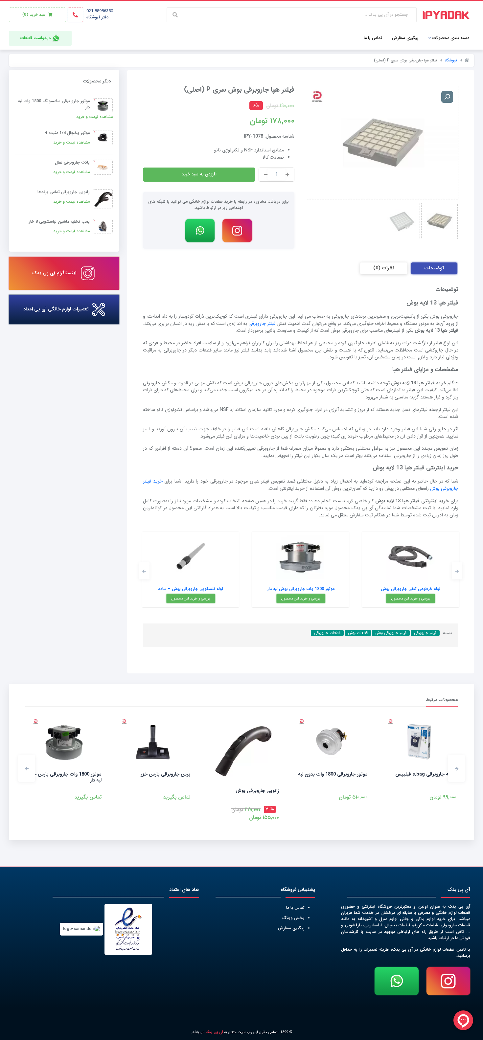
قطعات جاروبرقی (327, 633)
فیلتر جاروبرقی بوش (390, 633)
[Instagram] (237, 230)
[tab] (434, 268)
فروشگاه (451, 60)
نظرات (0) (383, 268)
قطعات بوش (358, 633)
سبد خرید (34, 14)
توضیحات (434, 268)
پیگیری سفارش (291, 928)
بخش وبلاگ (293, 918)
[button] (457, 570)
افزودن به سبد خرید (199, 174)
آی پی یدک (214, 1032)
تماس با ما (295, 908)
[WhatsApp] (200, 230)
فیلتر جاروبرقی (261, 324)
